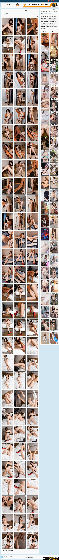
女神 (50, 23)
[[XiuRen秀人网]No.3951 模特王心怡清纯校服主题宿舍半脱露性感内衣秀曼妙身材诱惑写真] (53, 260)
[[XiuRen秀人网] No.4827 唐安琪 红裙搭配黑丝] (53, 117)
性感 (56, 11)
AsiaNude (49, 11)
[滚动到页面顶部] (2, 557)
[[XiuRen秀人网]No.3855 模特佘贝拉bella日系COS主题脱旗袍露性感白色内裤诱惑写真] (53, 338)
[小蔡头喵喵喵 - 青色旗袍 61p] (44, 156)
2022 (44, 13)
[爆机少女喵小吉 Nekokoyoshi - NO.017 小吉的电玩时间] (44, 65)
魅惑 (46, 11)
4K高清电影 (11, 556)
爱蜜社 (50, 18)
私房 (48, 23)
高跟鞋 (55, 16)
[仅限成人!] (49, 1)
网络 (54, 23)
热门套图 (45, 31)
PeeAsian (52, 11)
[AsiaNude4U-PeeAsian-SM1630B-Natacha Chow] (44, 39)
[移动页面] (51, 1)
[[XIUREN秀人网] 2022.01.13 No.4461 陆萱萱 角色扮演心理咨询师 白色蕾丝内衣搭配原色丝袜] (53, 169)
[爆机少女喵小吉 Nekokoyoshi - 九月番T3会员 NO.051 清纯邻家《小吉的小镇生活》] (44, 182)
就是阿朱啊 (46, 21)
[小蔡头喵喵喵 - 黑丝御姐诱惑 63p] (44, 195)
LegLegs (42, 13)
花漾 (50, 26)
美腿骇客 (53, 24)
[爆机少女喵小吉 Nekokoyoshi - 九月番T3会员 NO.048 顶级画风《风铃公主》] (44, 143)
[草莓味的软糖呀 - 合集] (53, 39)
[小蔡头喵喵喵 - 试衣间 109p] (44, 312)
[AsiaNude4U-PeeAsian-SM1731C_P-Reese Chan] (44, 130)
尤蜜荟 (52, 18)
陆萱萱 (42, 18)
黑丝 (56, 21)
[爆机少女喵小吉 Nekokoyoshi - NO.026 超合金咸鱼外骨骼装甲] (44, 78)
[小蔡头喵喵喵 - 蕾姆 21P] (44, 247)
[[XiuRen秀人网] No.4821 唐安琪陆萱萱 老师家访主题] (53, 130)
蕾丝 (47, 16)
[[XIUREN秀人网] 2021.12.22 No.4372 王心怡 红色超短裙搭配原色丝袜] (53, 221)
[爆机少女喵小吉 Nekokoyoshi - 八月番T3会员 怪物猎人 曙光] (44, 325)
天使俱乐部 (46, 24)
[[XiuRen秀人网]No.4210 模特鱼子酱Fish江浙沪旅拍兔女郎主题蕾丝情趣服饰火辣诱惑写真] (53, 234)
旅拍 (45, 18)
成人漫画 (53, 19)
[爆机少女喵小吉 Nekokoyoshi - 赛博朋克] (44, 234)
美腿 (52, 16)
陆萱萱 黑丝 (47, 13)
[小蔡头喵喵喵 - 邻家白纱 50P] (44, 117)
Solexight (47, 26)
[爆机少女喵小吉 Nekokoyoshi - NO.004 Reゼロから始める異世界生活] (44, 104)
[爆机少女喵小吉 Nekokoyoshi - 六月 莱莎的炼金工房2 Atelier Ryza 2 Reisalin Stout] (44, 208)
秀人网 (7, 13)
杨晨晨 (42, 21)
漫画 (54, 11)
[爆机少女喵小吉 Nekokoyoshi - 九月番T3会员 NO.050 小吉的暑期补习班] (44, 338)
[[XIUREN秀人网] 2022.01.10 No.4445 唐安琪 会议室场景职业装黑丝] (53, 195)
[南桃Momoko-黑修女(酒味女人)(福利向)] (44, 221)
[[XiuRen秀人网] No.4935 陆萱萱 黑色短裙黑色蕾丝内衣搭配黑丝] (53, 91)
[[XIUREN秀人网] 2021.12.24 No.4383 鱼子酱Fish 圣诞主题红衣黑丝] (53, 208)
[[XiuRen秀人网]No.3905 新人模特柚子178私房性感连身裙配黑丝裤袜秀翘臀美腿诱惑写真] (53, 286)
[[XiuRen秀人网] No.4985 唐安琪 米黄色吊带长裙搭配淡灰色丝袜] (53, 78)
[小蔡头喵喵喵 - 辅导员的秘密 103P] (44, 286)
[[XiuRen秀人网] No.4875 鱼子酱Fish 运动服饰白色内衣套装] (53, 104)
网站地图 (4, 556)
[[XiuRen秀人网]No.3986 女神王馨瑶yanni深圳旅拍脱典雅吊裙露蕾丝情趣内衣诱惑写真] (53, 247)
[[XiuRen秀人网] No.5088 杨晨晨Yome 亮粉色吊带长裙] (53, 65)
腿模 (52, 23)
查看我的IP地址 (7, 556)
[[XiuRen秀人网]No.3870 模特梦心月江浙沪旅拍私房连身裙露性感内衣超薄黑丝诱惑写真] (53, 312)
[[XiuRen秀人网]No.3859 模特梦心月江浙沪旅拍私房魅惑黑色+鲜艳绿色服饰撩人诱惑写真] (53, 325)
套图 (8, 4)
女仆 (47, 18)
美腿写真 (44, 11)
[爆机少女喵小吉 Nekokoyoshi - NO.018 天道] (53, 52)
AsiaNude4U (43, 26)
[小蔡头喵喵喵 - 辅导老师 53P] (44, 299)
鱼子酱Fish (44, 23)
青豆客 (50, 16)
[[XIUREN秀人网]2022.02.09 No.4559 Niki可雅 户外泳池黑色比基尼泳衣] (53, 156)
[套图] (1, 0)
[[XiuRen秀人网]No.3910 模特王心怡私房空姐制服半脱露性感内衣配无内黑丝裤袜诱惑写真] (53, 273)
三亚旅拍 (50, 13)
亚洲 (45, 16)
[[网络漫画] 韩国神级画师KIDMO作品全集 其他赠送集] (44, 260)
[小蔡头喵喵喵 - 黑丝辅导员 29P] (44, 52)
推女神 (55, 18)
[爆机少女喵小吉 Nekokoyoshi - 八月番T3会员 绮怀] (44, 169)
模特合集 (44, 28)
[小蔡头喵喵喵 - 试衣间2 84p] (44, 273)
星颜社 (52, 26)
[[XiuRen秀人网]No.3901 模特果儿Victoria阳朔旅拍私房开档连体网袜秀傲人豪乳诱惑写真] (53, 299)
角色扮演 (55, 26)
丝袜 (44, 19)
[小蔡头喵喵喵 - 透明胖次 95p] (44, 91)
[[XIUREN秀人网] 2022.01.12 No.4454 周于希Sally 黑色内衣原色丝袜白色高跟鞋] (53, 182)
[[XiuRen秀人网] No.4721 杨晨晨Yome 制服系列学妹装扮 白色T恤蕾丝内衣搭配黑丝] (53, 143)
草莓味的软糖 (51, 21)
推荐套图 (53, 31)
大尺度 (41, 11)
